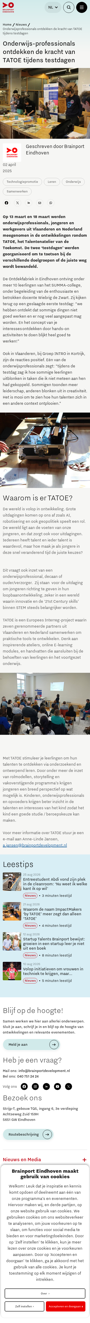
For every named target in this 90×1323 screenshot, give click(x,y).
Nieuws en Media (22, 1160)
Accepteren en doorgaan (65, 1306)
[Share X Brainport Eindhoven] (17, 203)
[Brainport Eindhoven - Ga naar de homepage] (8, 7)
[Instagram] (35, 1086)
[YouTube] (57, 1086)
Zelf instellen (23, 1306)
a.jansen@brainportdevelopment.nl (35, 845)
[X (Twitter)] (68, 1086)
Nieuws (21, 25)
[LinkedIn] (46, 1086)
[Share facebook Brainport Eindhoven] (6, 203)
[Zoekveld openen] (68, 7)
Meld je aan (18, 1044)
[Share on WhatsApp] (50, 203)
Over (44, 1293)
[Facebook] (24, 1086)
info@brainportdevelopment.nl (44, 1071)
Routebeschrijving (24, 1134)
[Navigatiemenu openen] (81, 7)
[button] (84, 1160)
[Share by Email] (39, 203)
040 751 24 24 (28, 1076)
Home (7, 25)
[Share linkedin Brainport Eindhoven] (28, 203)
